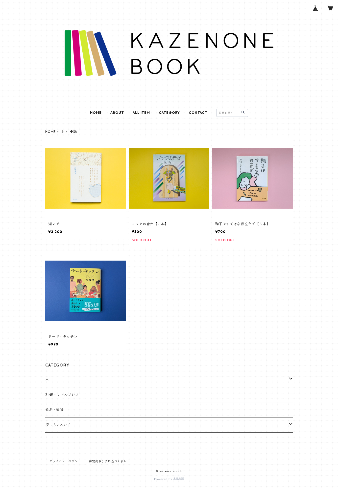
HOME (95, 112)
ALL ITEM (141, 112)
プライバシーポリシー (65, 461)
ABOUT (117, 112)
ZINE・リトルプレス (62, 394)
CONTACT (198, 112)
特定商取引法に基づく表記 (108, 461)
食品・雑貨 (54, 410)
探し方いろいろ (58, 425)
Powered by (163, 479)
